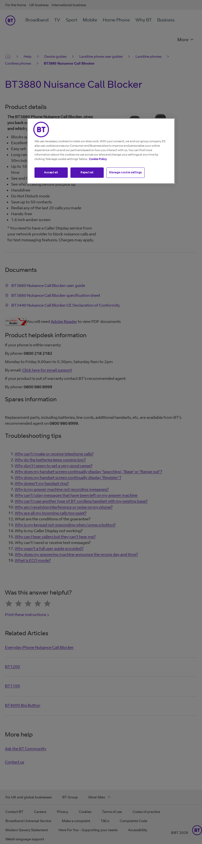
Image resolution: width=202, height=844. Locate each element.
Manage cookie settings (125, 172)
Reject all (87, 172)
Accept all (51, 172)
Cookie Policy (98, 159)
